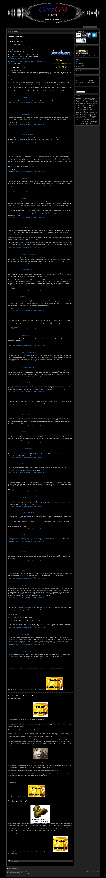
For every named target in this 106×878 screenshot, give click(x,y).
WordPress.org (81, 66)
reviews (44, 689)
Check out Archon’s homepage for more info (18, 58)
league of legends (90, 112)
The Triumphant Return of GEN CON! (85, 80)
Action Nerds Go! (26, 114)
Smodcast (24, 585)
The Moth (24, 431)
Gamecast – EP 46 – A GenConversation (86, 79)
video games (86, 123)
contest (91, 100)
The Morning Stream (27, 414)
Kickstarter (79, 112)
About (30, 27)
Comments (81, 64)
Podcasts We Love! (16, 67)
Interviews (92, 109)
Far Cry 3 (85, 103)
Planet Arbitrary (25, 463)
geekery (42, 61)
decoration (92, 101)
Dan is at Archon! (15, 42)
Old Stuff (78, 90)
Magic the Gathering (83, 114)
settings (94, 122)
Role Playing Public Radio (28, 512)
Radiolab (24, 497)
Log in (79, 61)
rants (84, 120)
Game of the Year (91, 103)
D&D (82, 102)
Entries (80, 63)
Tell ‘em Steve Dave (26, 604)
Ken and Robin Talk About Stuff (29, 352)
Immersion (41, 851)
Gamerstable (25, 227)
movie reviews (79, 116)
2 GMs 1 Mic (25, 97)
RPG (45, 61)
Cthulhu (78, 101)
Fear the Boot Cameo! (17, 801)
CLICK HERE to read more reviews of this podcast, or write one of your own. (26, 102)
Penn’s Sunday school (27, 448)
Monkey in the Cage (27, 382)
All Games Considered (27, 134)
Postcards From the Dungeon (29, 479)
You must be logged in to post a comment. (16, 863)
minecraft (89, 114)
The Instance (25, 317)
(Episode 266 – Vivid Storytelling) (16, 828)
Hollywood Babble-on (27, 269)
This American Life (26, 634)
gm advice (36, 851)
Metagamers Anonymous (28, 367)
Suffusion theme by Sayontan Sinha (92, 871)
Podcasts (14, 27)
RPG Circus (24, 551)
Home (8, 27)
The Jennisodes (25, 335)
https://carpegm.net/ (18, 872)
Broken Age (89, 98)
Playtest (83, 118)
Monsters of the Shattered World (30, 398)
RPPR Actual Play (26, 534)
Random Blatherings (23, 61)
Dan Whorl (15, 61)
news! (89, 116)
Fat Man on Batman (26, 152)
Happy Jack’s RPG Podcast (28, 254)
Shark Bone (24, 570)
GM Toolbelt (79, 109)
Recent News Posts (80, 73)
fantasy (80, 103)
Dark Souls (87, 101)
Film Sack (24, 198)
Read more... (11, 63)
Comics (86, 100)
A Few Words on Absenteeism (21, 695)
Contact (36, 27)
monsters (94, 114)
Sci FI (89, 122)
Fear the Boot (25, 178)
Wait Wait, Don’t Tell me (27, 651)
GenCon (86, 107)
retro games (90, 120)
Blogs (20, 27)
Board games (37, 61)
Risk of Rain (79, 122)
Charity (82, 100)
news (84, 116)
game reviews (87, 105)
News (25, 27)
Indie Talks (23, 296)
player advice (47, 851)
